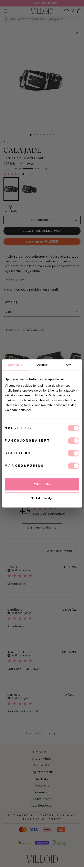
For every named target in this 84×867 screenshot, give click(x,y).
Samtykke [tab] (15, 364)
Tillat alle (42, 484)
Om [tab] (68, 364)
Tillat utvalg (41, 498)
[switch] (73, 440)
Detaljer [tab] (42, 364)
